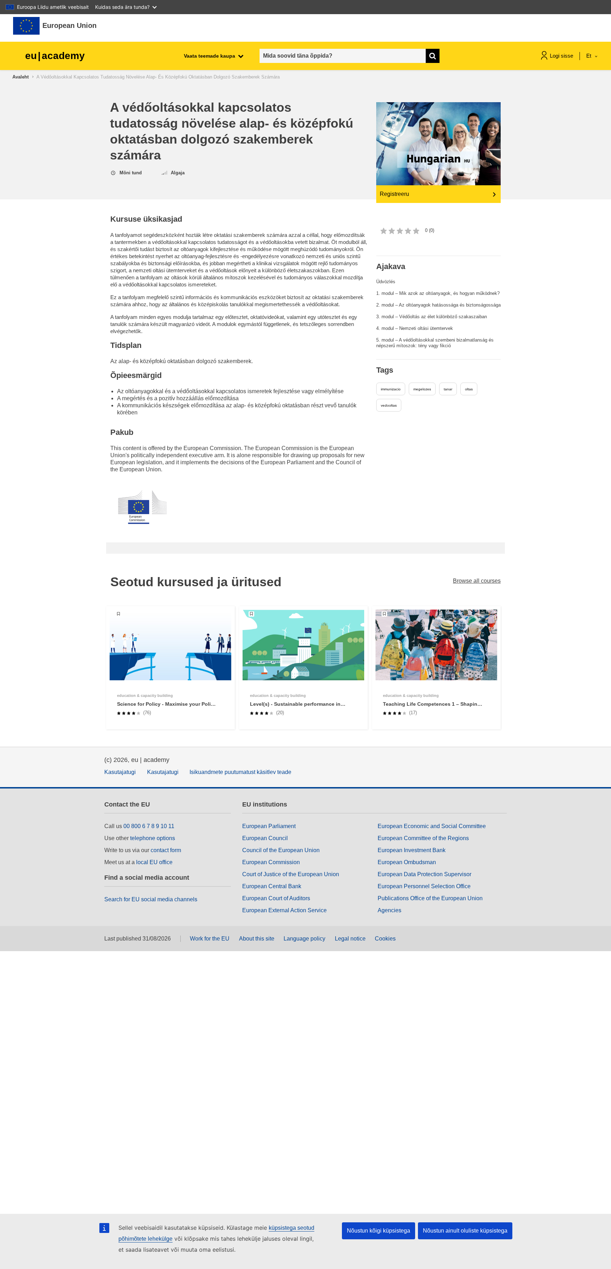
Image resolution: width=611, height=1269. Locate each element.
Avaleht (20, 77)
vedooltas (389, 405)
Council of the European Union (281, 850)
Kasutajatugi (120, 772)
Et (589, 56)
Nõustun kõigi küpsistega (378, 1231)
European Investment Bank (412, 850)
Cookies (385, 939)
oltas (469, 389)
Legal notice (350, 939)
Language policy (304, 939)
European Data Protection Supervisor (424, 874)
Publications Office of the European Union (430, 898)
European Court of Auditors (276, 898)
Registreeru (394, 194)
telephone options (152, 838)
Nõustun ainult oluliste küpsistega (465, 1231)
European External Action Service (284, 910)
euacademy (55, 55)
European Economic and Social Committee (432, 826)
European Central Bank (271, 886)
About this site (256, 939)
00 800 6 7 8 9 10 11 (148, 826)
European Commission (271, 862)
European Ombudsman (407, 862)
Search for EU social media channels (150, 899)
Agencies (389, 910)
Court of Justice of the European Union (290, 874)
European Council (265, 838)
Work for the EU (209, 939)
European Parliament (269, 826)
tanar (448, 389)
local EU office (154, 862)
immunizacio (391, 389)
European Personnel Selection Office (424, 886)
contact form (166, 850)
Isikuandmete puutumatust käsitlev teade (240, 772)
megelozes (422, 389)
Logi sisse (561, 56)
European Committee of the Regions (423, 838)
